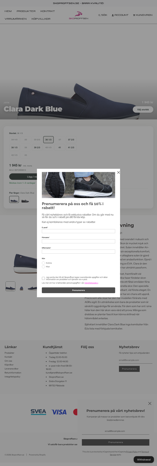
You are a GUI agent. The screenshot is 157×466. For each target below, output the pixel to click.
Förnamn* (46, 238)
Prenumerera (78, 290)
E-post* (45, 228)
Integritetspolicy (91, 283)
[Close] (118, 172)
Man (48, 267)
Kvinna (49, 263)
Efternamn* (46, 248)
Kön (43, 259)
